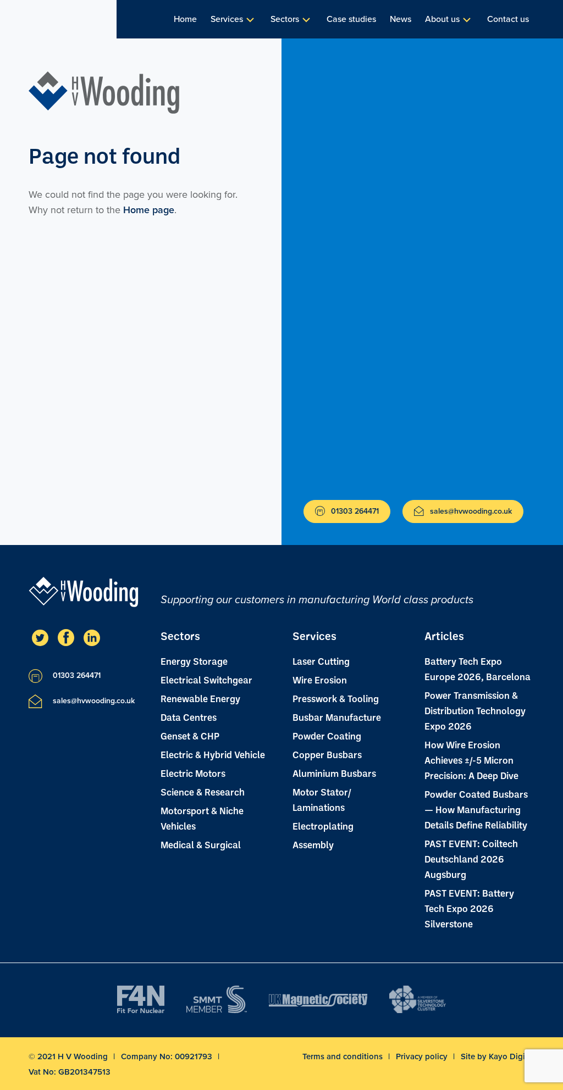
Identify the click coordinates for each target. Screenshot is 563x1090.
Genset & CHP (190, 736)
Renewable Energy (200, 698)
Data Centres (189, 717)
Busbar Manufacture (336, 717)
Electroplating (323, 826)
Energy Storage (194, 661)
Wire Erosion (319, 680)
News (400, 19)
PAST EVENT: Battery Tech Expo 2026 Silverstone (469, 908)
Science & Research (203, 792)
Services (227, 19)
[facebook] (66, 637)
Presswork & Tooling (335, 698)
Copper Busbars (327, 754)
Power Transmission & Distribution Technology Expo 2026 (475, 710)
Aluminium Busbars (334, 773)
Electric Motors (193, 773)
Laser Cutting (321, 661)
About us (442, 19)
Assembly (313, 844)
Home (185, 19)
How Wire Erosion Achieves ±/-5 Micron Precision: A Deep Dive (471, 759)
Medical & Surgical (201, 844)
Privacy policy (423, 1056)
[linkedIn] (92, 637)
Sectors (285, 19)
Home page (148, 210)
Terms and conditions (343, 1056)
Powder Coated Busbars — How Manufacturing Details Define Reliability (476, 809)
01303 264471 (354, 511)
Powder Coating (326, 736)
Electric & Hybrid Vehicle (213, 754)
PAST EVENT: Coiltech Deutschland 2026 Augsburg (471, 858)
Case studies (351, 19)
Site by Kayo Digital (497, 1056)
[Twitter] (40, 637)
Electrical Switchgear (206, 680)
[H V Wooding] (104, 92)
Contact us (508, 19)
